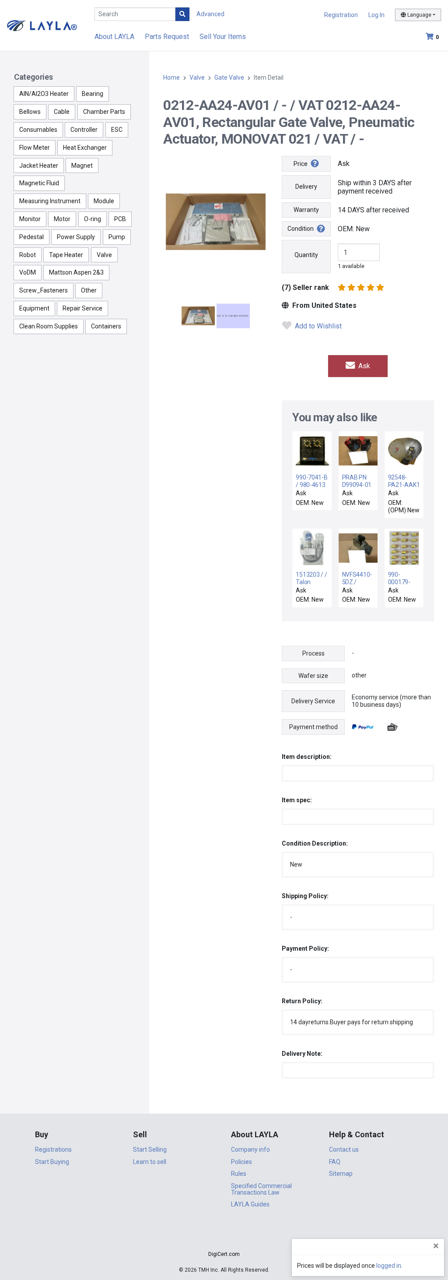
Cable (62, 111)
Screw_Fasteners (43, 290)
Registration (341, 14)
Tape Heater (66, 254)
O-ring (92, 218)
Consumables (38, 129)
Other (89, 290)
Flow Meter (34, 147)
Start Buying (52, 1161)
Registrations (53, 1149)
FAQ (334, 1161)
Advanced (210, 14)
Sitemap (341, 1173)
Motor (62, 218)
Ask (363, 366)
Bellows (30, 111)
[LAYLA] (42, 25)
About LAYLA (114, 36)
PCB (120, 218)
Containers (106, 326)
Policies (241, 1161)
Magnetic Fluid (39, 183)
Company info (250, 1149)
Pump (116, 236)
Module (104, 201)
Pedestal (31, 236)
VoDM (27, 272)
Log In (376, 14)
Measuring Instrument (49, 201)
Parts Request (167, 36)
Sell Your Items (223, 36)
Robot (27, 254)
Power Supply (76, 236)
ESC (116, 129)
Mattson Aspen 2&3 (76, 272)
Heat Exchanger (85, 147)
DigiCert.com (224, 1254)
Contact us (344, 1149)
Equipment (34, 308)
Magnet (82, 165)
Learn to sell (149, 1161)
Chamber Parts (104, 111)
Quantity (306, 254)
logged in (388, 1265)
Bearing (92, 93)
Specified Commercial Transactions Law (261, 1189)
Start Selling (150, 1149)
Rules (238, 1173)
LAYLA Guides (250, 1204)
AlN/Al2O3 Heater (44, 93)
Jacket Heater (38, 165)
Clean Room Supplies (48, 326)
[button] (224, 1239)
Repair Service (82, 308)
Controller (84, 129)
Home (171, 77)
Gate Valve (229, 77)
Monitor (30, 218)
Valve (104, 254)
